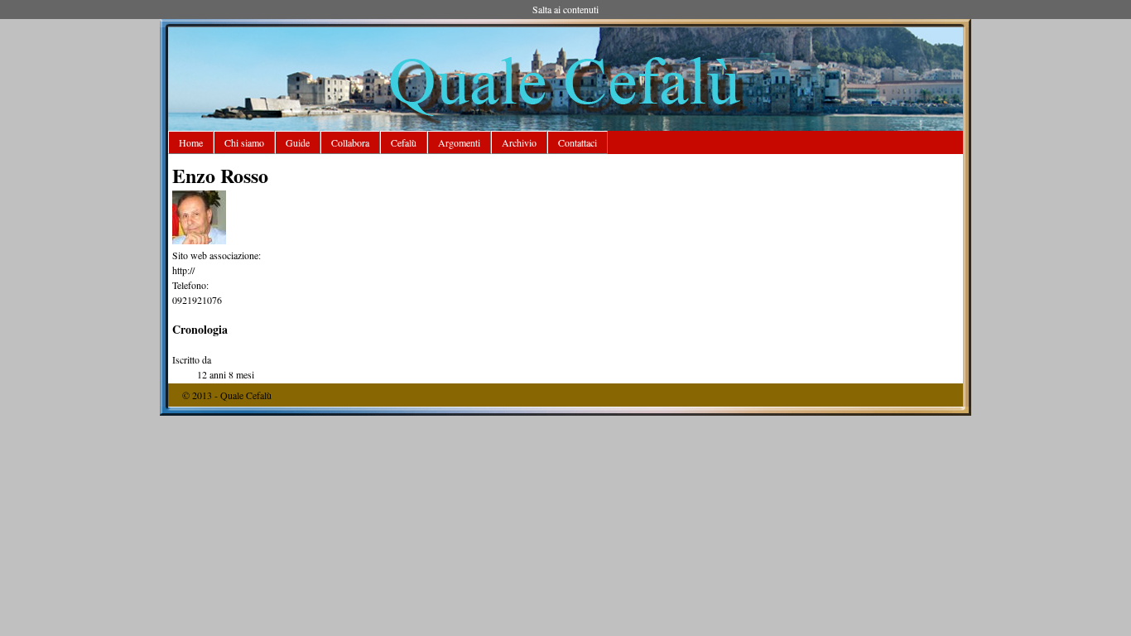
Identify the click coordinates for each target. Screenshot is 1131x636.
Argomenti (459, 142)
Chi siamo (244, 142)
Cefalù (403, 142)
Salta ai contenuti (565, 9)
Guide (298, 142)
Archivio (519, 142)
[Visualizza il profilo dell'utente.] (199, 240)
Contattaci (577, 142)
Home (191, 142)
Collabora (350, 142)
